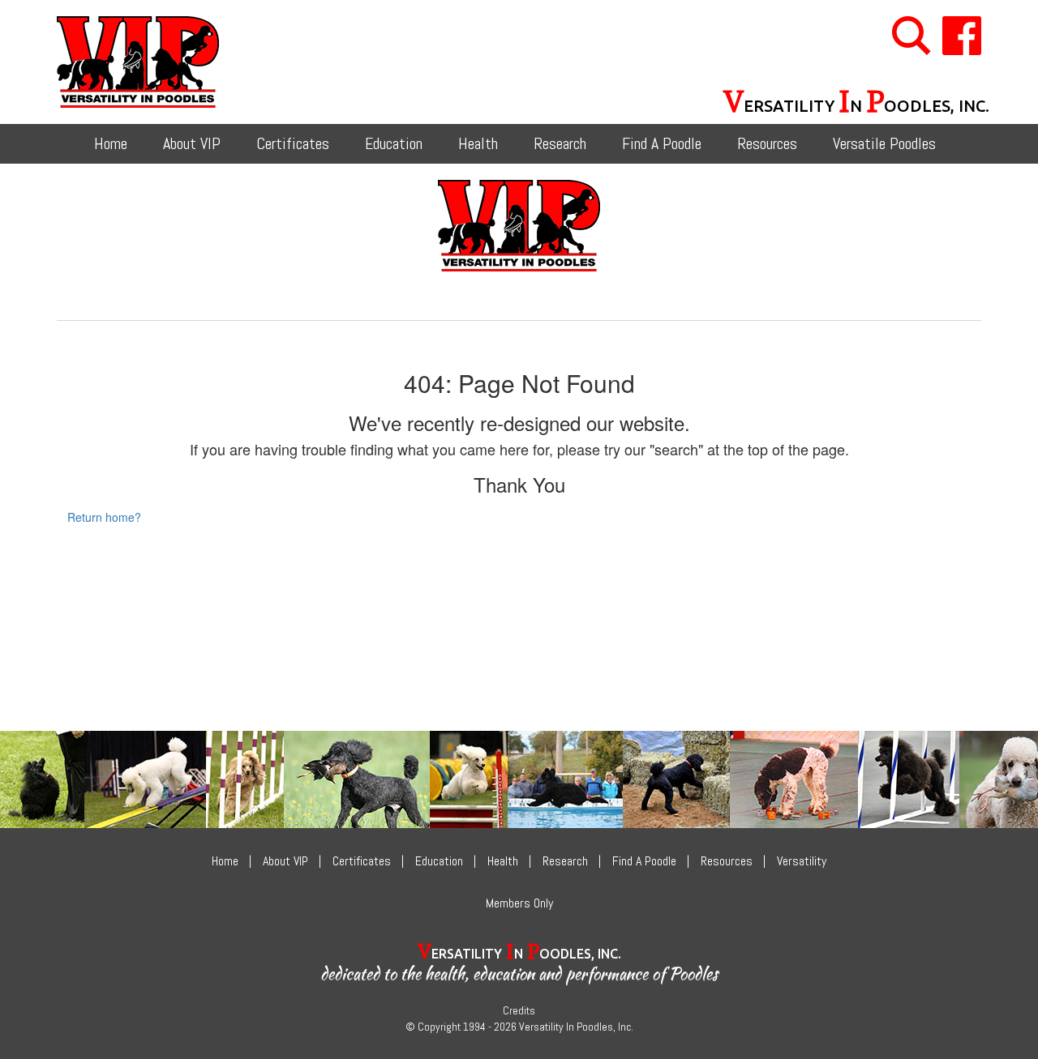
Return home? (104, 517)
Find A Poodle (661, 143)
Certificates (292, 143)
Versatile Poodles (884, 143)
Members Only (519, 903)
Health (478, 143)
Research (560, 143)
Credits (519, 1010)
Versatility (801, 860)
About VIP (192, 143)
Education (393, 143)
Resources (767, 143)
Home (110, 143)
